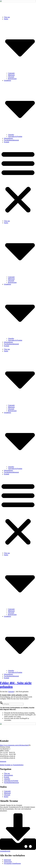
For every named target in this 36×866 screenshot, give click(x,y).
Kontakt (6, 142)
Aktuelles (11, 135)
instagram (3, 761)
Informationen (8, 138)
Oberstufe (11, 77)
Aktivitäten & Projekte (15, 136)
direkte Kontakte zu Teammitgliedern (11, 765)
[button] (18, 181)
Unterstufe (11, 73)
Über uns (7, 17)
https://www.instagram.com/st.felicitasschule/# (14, 745)
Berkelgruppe (12, 78)
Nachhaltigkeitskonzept (11, 140)
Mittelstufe (11, 75)
